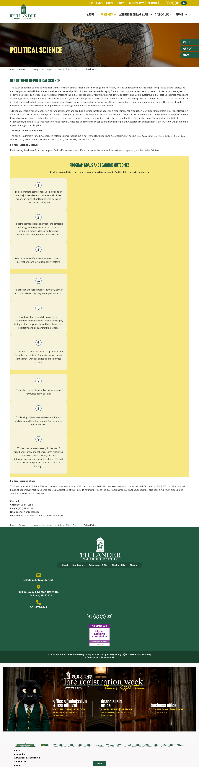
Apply (187, 48)
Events (109, 3)
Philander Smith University (70, 654)
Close (99, 763)
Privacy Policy (114, 654)
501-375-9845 (38, 607)
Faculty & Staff (136, 3)
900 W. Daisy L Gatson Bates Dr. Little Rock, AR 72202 (38, 593)
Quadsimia (92, 657)
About (90, 14)
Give (186, 55)
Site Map (146, 654)
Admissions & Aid (98, 565)
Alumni (179, 14)
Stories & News (95, 3)
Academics (107, 14)
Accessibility (132, 654)
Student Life (162, 14)
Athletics (152, 3)
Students (121, 3)
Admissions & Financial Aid (133, 14)
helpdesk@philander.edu (38, 580)
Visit (186, 42)
